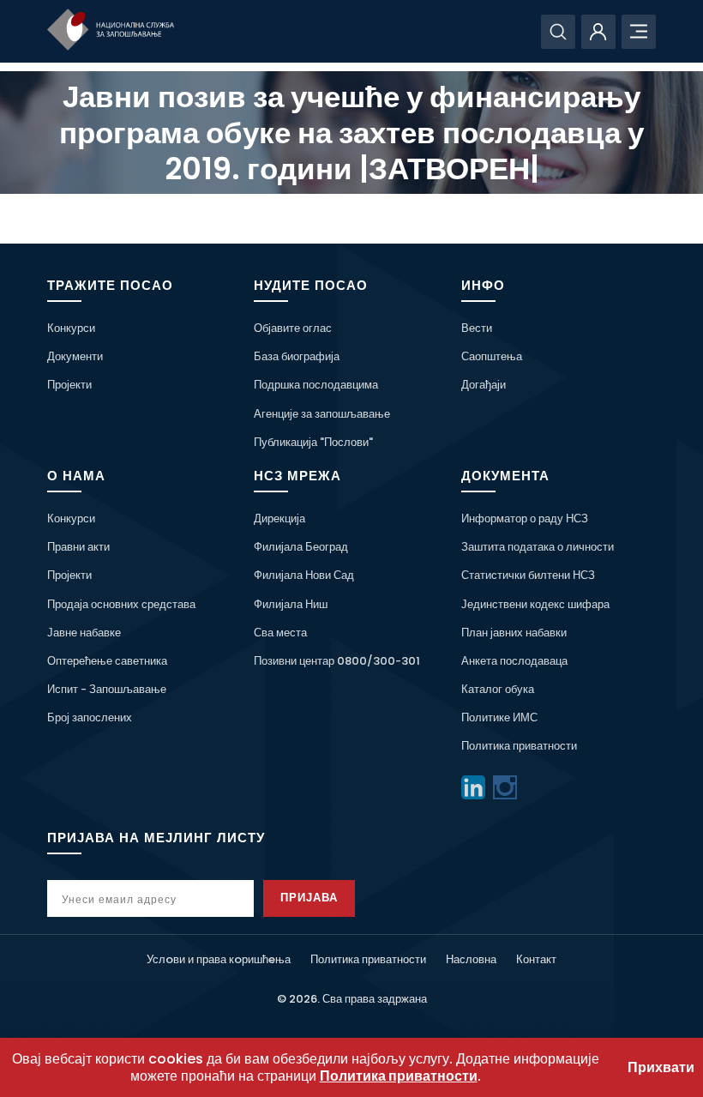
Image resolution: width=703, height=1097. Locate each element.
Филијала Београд (301, 547)
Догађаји (483, 385)
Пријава (309, 897)
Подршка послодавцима (316, 385)
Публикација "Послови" (313, 442)
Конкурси (71, 328)
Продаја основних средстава (121, 604)
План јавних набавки (514, 632)
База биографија (296, 356)
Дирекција (279, 518)
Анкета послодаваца (514, 661)
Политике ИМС (499, 717)
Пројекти (69, 385)
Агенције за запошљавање (322, 414)
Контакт (536, 959)
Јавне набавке (84, 632)
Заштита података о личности (537, 547)
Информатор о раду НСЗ (524, 518)
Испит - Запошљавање (106, 689)
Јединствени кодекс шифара (535, 604)
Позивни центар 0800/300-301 (337, 661)
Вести (476, 328)
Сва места (280, 632)
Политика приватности (519, 746)
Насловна (471, 959)
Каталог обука (497, 689)
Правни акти (78, 547)
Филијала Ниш (290, 604)
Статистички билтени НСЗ (528, 575)
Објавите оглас (293, 328)
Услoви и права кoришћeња (219, 959)
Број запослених (89, 717)
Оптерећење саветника (107, 661)
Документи (75, 356)
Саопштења (491, 356)
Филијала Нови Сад (304, 575)
